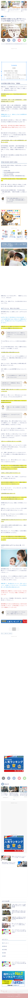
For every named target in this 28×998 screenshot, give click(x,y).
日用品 (5, 949)
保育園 (7, 633)
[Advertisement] (14, 54)
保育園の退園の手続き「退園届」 (11, 70)
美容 (5, 952)
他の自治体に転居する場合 (12, 72)
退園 (11, 633)
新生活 (5, 946)
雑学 (2, 16)
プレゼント (6, 943)
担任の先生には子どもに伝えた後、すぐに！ (16, 78)
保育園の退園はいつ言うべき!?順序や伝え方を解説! (15, 74)
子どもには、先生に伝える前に (13, 76)
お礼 (3, 633)
